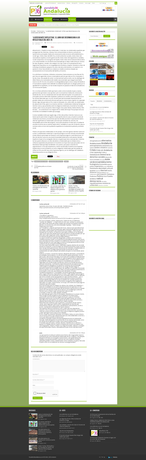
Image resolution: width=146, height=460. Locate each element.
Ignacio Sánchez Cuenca (41, 161)
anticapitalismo (96, 146)
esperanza (99, 166)
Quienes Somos (61, 3)
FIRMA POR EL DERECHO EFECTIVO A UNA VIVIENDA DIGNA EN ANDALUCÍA (102, 421)
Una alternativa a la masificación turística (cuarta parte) (46, 440)
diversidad (102, 159)
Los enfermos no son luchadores (99, 107)
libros (66, 161)
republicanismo (96, 183)
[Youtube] (105, 3)
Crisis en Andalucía (104, 150)
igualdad (92, 170)
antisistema (106, 146)
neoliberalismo (93, 174)
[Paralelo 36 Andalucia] (50, 10)
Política (100, 176)
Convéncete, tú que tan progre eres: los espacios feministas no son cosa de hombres (75, 167)
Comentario (36, 359)
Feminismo (64, 19)
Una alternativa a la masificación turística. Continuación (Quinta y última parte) (44, 432)
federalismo (110, 166)
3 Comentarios (79, 42)
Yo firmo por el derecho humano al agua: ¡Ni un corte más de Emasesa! (103, 438)
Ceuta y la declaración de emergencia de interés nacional (41, 187)
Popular (92, 101)
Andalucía (106, 143)
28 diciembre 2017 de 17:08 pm (77, 333)
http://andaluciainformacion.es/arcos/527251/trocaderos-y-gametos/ (59, 218)
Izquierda (72, 19)
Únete (93, 3)
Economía (103, 164)
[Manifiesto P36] (94, 433)
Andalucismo (39, 19)
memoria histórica (101, 172)
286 (100, 423)
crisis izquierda (95, 152)
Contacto (81, 3)
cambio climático (100, 148)
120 (99, 441)
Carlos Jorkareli (44, 204)
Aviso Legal (87, 3)
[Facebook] (101, 3)
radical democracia (96, 179)
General (55, 42)
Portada (32, 19)
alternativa (106, 140)
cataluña (110, 148)
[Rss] (100, 3)
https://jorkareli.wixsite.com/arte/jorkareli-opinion (54, 207)
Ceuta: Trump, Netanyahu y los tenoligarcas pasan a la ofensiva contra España (58, 25)
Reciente (99, 101)
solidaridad (94, 185)
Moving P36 (74, 3)
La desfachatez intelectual (56, 161)
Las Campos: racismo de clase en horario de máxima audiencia (101, 118)
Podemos (93, 176)
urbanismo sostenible (103, 185)
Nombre (36, 374)
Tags (91, 104)
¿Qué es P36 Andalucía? (50, 3)
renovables (104, 181)
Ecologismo (94, 164)
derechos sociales (97, 157)
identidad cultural (105, 168)
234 (101, 428)
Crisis (93, 150)
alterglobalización (95, 141)
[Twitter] (103, 3)
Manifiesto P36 (103, 431)
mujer (107, 172)
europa (105, 166)
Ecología (57, 19)
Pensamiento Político (67, 42)
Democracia (48, 19)
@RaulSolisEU (36, 50)
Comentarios (108, 101)
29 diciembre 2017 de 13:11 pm (77, 204)
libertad (103, 170)
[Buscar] (116, 3)
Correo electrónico (38, 380)
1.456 (101, 417)
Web (34, 385)
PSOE (105, 176)
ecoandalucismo (103, 162)
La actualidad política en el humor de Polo (43, 166)
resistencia (106, 183)
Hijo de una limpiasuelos (97, 124)
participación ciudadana (105, 174)
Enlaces (68, 3)
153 (109, 432)
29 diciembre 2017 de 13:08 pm (77, 213)
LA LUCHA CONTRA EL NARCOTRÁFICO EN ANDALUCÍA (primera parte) (58, 188)
